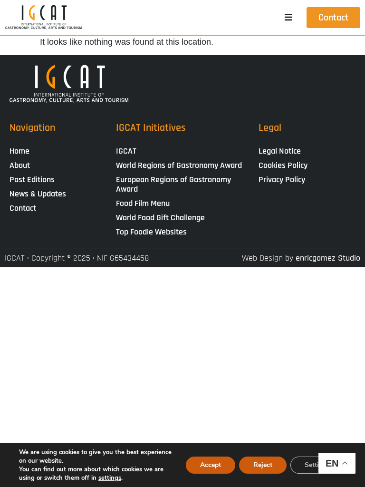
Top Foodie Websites (151, 231)
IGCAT (126, 151)
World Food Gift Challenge (160, 217)
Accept (210, 464)
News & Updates (38, 193)
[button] (288, 17)
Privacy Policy (282, 179)
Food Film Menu (143, 203)
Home (19, 151)
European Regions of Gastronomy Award (173, 184)
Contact (23, 208)
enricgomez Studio (328, 258)
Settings (317, 464)
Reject (262, 464)
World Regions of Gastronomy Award (179, 165)
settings (109, 478)
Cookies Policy (283, 165)
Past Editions (32, 179)
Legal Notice (280, 151)
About (20, 165)
